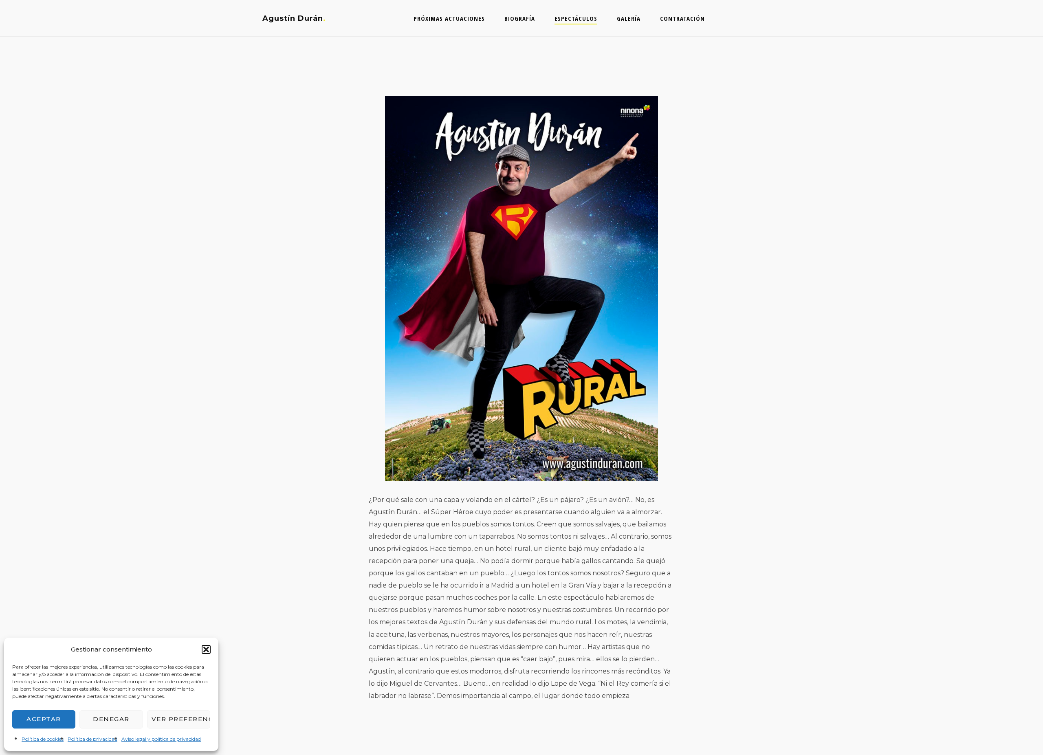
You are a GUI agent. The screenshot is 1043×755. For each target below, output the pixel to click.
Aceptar (43, 719)
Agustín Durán (292, 18)
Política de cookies (43, 739)
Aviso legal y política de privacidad (161, 739)
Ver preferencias (181, 719)
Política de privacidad (92, 739)
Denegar (111, 719)
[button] (206, 649)
